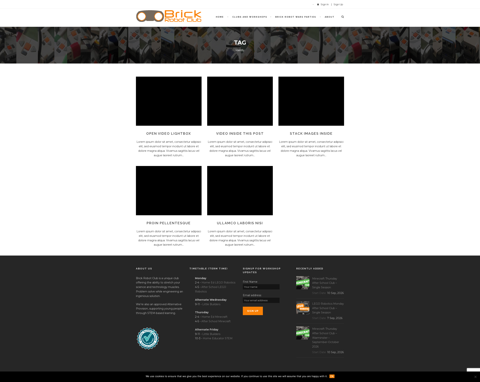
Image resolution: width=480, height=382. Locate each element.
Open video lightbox (168, 133)
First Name (250, 281)
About (329, 17)
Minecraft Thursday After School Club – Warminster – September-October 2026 (325, 337)
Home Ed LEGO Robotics (218, 282)
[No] (475, 377)
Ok (332, 376)
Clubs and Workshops (249, 17)
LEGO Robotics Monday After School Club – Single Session (328, 308)
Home (220, 17)
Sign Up (338, 4)
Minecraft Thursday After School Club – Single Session (324, 283)
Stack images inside (311, 133)
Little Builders (211, 304)
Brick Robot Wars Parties (295, 17)
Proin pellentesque (169, 223)
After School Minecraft (216, 321)
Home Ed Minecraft (214, 316)
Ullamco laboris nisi (240, 223)
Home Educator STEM (217, 338)
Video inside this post (240, 133)
